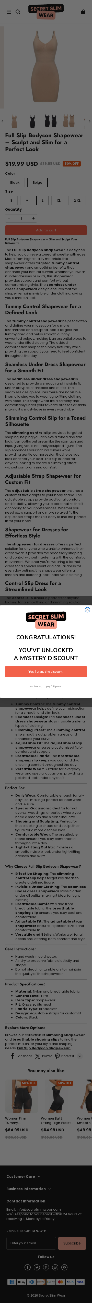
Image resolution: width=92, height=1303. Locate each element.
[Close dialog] (87, 609)
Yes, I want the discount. (46, 672)
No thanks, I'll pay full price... (46, 686)
